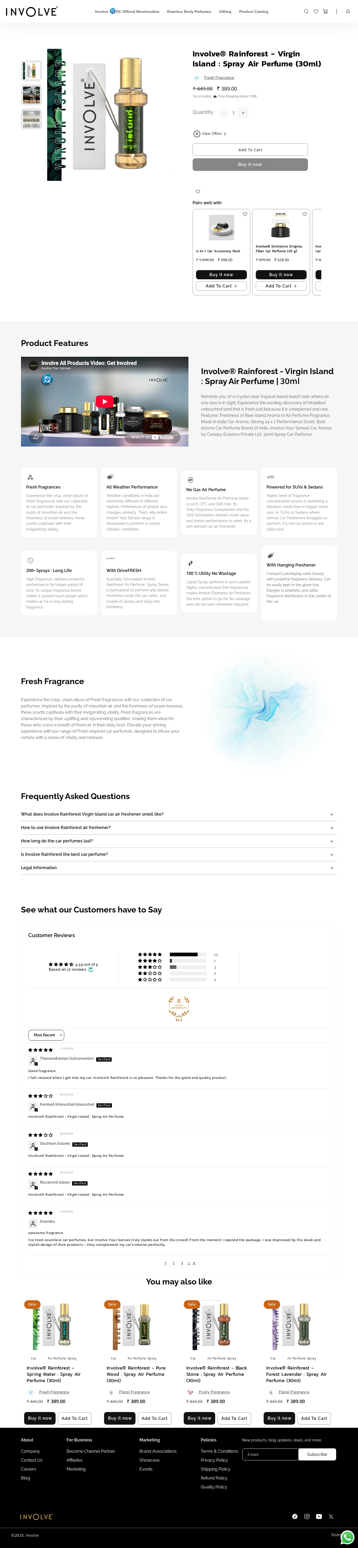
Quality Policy (214, 1486)
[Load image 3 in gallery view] (31, 119)
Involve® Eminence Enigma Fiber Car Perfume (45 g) (279, 249)
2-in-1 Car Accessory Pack (218, 251)
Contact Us (31, 1460)
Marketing (76, 1469)
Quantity (203, 112)
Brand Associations (158, 1451)
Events (146, 1469)
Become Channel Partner (91, 1451)
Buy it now (250, 164)
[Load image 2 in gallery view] (31, 95)
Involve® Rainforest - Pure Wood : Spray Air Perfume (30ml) (136, 1374)
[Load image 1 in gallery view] (31, 70)
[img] (40, 1050)
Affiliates (75, 1460)
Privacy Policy (214, 1460)
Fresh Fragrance (219, 78)
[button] (308, 11)
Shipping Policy (215, 1469)
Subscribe (317, 1454)
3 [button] (182, 1263)
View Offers (212, 134)
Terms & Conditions (219, 1451)
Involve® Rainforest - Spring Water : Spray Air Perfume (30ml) (54, 1374)
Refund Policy (214, 1478)
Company (30, 1451)
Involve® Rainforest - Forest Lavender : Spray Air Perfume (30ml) (296, 1374)
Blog (25, 1478)
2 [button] (174, 1263)
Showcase (149, 1460)
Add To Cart (250, 149)
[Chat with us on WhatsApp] (347, 1537)
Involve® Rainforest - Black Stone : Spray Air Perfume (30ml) (216, 1374)
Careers (28, 1469)
